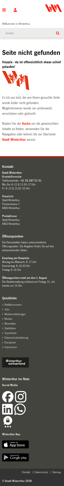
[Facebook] (8, 401)
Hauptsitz (8, 196)
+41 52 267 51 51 (31, 180)
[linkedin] (8, 413)
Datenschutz (41, 472)
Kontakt (26, 472)
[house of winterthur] (15, 366)
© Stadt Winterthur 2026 (17, 480)
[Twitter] (26, 401)
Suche (26, 123)
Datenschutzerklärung (16, 337)
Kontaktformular (12, 176)
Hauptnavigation (4, 10)
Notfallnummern (13, 304)
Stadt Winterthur (14, 139)
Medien (8, 318)
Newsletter (10, 323)
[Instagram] (20, 401)
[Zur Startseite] (47, 8)
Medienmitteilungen (15, 314)
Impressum (10, 347)
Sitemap (56, 472)
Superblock (10, 333)
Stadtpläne (10, 328)
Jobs (6, 309)
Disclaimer (10, 342)
